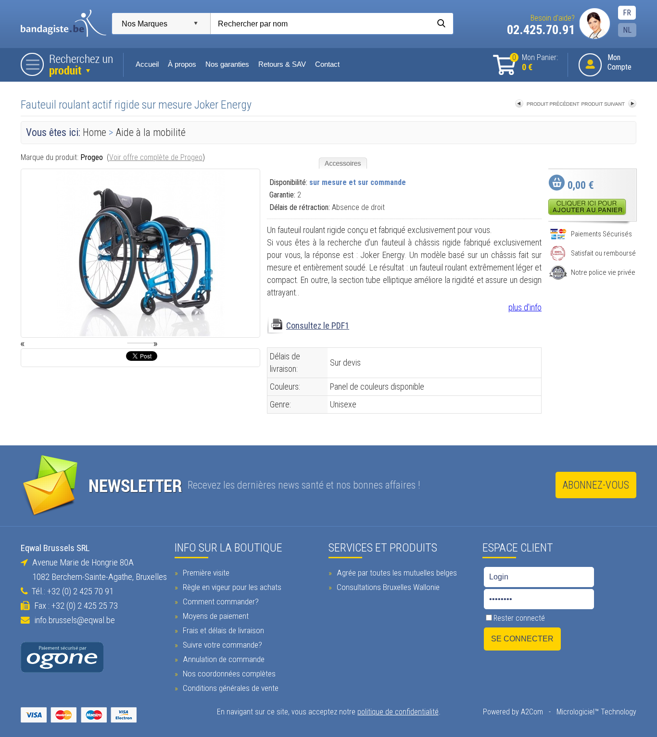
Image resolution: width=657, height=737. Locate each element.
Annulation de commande (223, 659)
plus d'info (525, 307)
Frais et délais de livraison (222, 630)
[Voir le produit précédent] (547, 104)
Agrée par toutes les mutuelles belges (396, 572)
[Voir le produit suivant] (608, 104)
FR (627, 12)
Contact (327, 64)
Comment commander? (220, 601)
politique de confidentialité (398, 711)
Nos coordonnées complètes (228, 673)
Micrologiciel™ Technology (596, 711)
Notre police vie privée (603, 272)
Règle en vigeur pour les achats (231, 587)
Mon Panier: (535, 63)
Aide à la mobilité (151, 132)
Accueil (147, 64)
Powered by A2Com (513, 711)
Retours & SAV (282, 64)
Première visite (205, 572)
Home (94, 132)
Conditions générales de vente (229, 688)
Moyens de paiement (215, 616)
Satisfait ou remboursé (603, 253)
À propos (182, 64)
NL (627, 30)
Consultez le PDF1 (317, 325)
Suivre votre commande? (221, 645)
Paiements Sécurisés (601, 234)
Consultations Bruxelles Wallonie (387, 587)
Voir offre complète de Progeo (155, 157)
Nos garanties (227, 64)
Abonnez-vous (596, 485)
